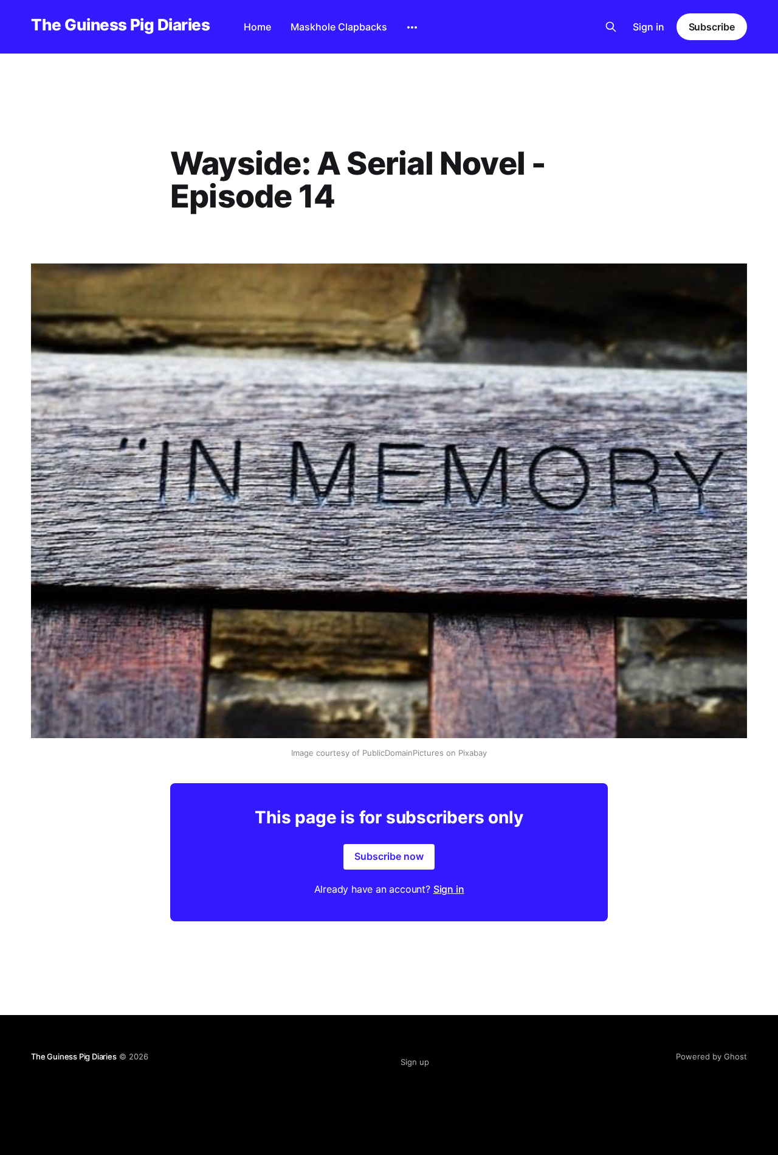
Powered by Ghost (711, 1056)
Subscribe (712, 27)
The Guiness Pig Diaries (120, 25)
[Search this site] (611, 27)
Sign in (648, 27)
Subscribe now (389, 856)
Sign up (415, 1062)
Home (257, 27)
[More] (412, 27)
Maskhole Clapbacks (339, 27)
